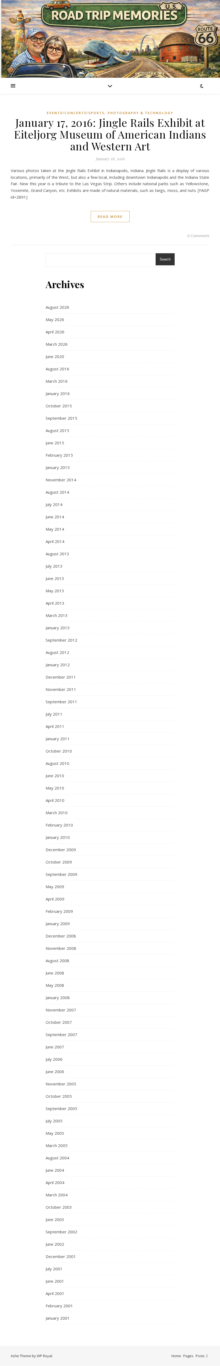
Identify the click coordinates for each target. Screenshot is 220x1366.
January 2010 (58, 837)
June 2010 (55, 775)
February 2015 (59, 455)
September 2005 (61, 1108)
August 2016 (57, 368)
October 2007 (59, 1022)
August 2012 (57, 652)
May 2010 (55, 788)
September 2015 (61, 418)
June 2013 (55, 578)
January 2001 (58, 1318)
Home (176, 1355)
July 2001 (54, 1268)
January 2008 (58, 997)
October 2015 (59, 405)
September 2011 (61, 701)
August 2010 (57, 763)
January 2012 (58, 664)
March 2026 (57, 344)
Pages (188, 1355)
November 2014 (61, 479)
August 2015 (57, 430)
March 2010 (57, 812)
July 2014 (54, 504)
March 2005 (57, 1145)
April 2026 (55, 331)
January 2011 (58, 738)
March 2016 (57, 381)
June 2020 (55, 356)
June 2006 (55, 1071)
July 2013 (54, 566)
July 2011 (54, 714)
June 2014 (55, 516)
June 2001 (55, 1281)
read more (110, 216)
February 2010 (59, 825)
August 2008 (57, 960)
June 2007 (55, 1046)
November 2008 (61, 948)
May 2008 (55, 985)
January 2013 (58, 627)
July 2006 (54, 1059)
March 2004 (57, 1194)
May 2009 (55, 886)
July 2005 (54, 1120)
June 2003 (55, 1219)
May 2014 (55, 529)
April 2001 (55, 1293)
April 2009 (55, 899)
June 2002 (55, 1244)
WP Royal (44, 1355)
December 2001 (61, 1256)
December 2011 (61, 677)
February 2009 (59, 911)
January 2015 (58, 467)
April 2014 (55, 541)
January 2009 (58, 923)
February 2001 (59, 1305)
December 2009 (61, 849)
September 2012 (61, 640)
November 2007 (61, 1010)
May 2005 (55, 1133)
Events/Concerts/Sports (75, 113)
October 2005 (59, 1096)
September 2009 (61, 874)
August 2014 (57, 492)
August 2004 (57, 1157)
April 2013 (55, 603)
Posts (200, 1355)
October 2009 (59, 862)
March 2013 (57, 615)
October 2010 (59, 751)
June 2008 (55, 973)
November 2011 (61, 689)
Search (165, 259)
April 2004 (55, 1182)
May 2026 (55, 319)
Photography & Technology (140, 113)
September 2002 (61, 1231)
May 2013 (55, 590)
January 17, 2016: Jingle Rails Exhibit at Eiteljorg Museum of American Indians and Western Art (110, 134)
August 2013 (57, 553)
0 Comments (198, 235)
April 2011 (55, 726)
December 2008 (61, 936)
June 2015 (55, 442)
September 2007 (61, 1034)
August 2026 (57, 307)
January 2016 (58, 393)
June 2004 (55, 1170)
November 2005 (61, 1083)
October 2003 (59, 1207)
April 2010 (55, 800)
